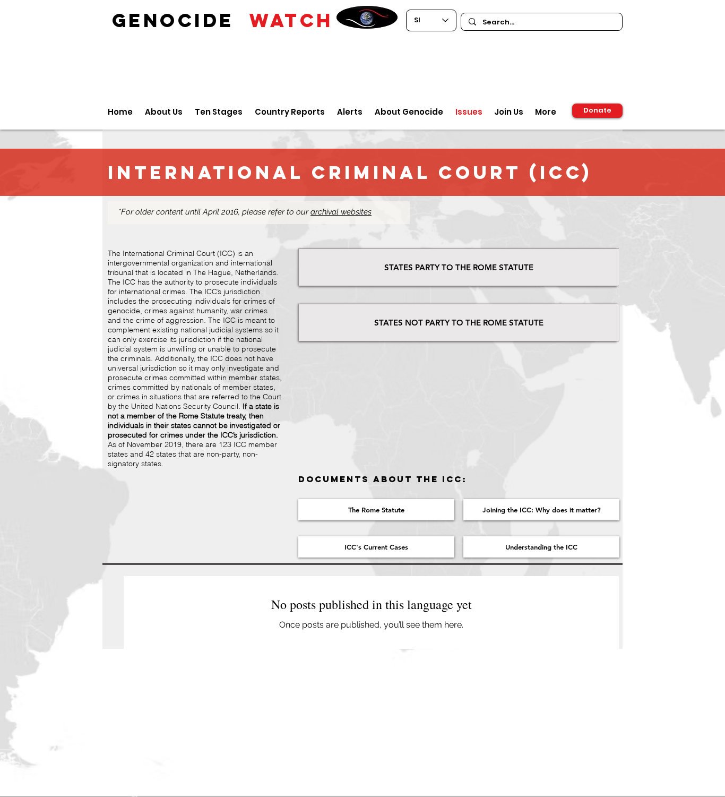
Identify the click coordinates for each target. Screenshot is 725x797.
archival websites (341, 212)
